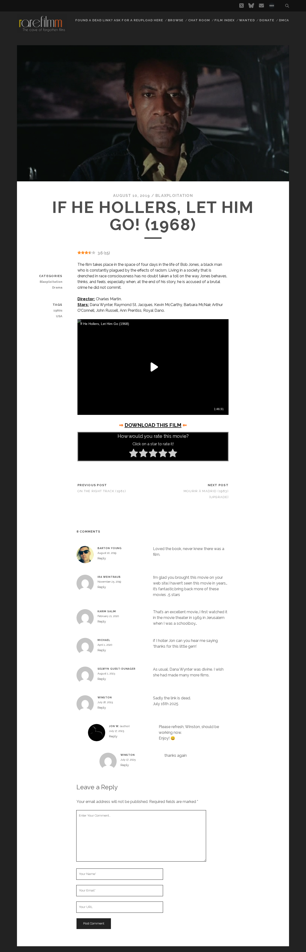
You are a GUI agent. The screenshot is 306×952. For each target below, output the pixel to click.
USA (59, 316)
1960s (57, 310)
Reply (102, 558)
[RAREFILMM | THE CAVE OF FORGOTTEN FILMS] (42, 30)
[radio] (133, 454)
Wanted (247, 20)
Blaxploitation (174, 195)
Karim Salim (107, 611)
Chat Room (199, 20)
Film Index (224, 20)
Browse (175, 20)
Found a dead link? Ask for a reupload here (119, 20)
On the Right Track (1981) (101, 491)
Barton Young (110, 548)
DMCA (284, 20)
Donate (266, 20)
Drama (57, 287)
